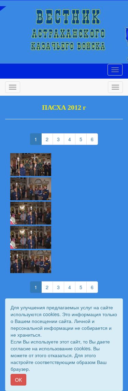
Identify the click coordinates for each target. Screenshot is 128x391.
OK (18, 379)
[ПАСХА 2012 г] (64, 164)
